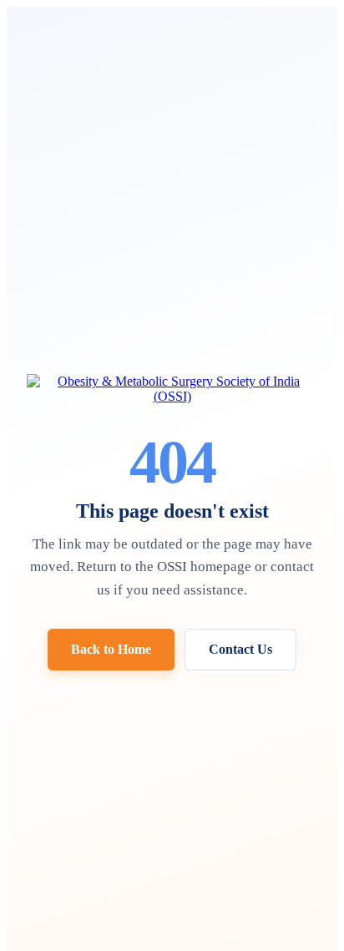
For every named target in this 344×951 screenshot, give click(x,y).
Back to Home (111, 649)
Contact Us (240, 649)
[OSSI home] (172, 389)
